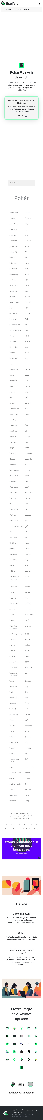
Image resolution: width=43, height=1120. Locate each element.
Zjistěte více (21, 103)
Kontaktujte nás (23, 1117)
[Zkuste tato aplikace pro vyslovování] (21, 848)
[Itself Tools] (21, 1087)
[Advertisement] (21, 35)
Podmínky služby (20, 109)
